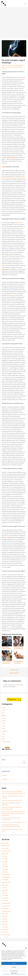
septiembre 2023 (6, 911)
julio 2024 (4, 887)
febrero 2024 (5, 898)
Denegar (14, 967)
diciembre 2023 (6, 903)
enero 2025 (5, 872)
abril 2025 (4, 864)
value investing (6, 741)
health (21, 228)
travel (3, 739)
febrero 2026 (5, 843)
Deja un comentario (7, 65)
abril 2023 (4, 924)
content (9, 509)
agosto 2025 (5, 853)
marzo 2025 (5, 866)
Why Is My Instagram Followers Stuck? (12, 800)
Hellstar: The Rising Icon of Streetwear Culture (14, 822)
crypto (3, 707)
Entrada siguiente (14, 673)
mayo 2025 (4, 861)
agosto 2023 (5, 913)
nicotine (19, 84)
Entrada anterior (14, 670)
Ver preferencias (14, 970)
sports (3, 733)
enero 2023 (5, 932)
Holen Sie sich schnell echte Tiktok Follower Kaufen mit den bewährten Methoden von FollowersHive (13, 813)
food (3, 712)
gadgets (20, 65)
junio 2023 (4, 919)
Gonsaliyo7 (4, 779)
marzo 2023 (5, 927)
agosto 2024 (5, 885)
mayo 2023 (5, 921)
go (24, 762)
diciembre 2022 (6, 934)
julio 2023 (4, 916)
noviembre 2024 (6, 877)
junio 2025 (4, 858)
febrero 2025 (5, 869)
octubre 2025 (5, 848)
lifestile (4, 720)
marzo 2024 (5, 895)
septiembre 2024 (6, 882)
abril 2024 (4, 892)
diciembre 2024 (6, 874)
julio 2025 (4, 856)
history (3, 718)
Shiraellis (4, 775)
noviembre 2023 (6, 906)
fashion (15, 65)
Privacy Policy (14, 973)
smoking (16, 222)
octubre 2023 (5, 908)
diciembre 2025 (6, 845)
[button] (26, 948)
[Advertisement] (14, 22)
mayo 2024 (4, 890)
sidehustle (4, 731)
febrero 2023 (5, 929)
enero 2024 (5, 900)
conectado (17, 684)
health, (23, 79)
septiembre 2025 (6, 851)
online (3, 726)
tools (3, 736)
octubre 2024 (5, 879)
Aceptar (14, 963)
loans (3, 723)
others (3, 728)
